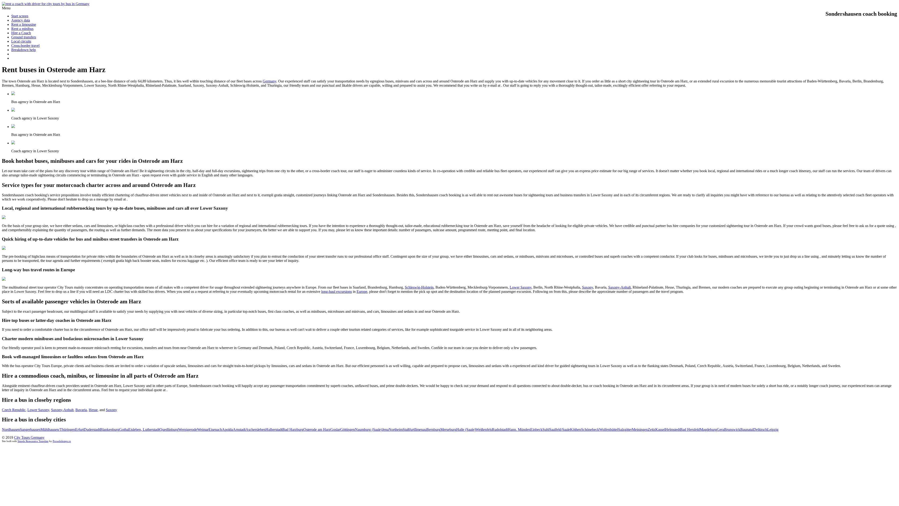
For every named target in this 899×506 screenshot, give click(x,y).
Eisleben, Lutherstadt (143, 430)
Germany (269, 81)
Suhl (545, 430)
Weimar (203, 430)
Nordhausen (11, 430)
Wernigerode (187, 430)
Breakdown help (23, 50)
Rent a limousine (23, 24)
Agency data (20, 20)
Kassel (660, 430)
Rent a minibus (22, 29)
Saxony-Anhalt (619, 287)
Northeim (396, 430)
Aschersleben (255, 430)
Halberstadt (273, 430)
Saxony (587, 287)
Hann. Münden (519, 430)
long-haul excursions (336, 292)
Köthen (575, 430)
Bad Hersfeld (690, 430)
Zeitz (651, 430)
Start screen (19, 16)
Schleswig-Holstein (419, 287)
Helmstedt (672, 430)
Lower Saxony (520, 287)
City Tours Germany (29, 437)
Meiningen (640, 430)
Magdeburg (708, 430)
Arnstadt (239, 430)
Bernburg (433, 430)
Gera (720, 430)
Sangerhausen (30, 430)
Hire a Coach (21, 33)
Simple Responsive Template (33, 441)
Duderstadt (92, 430)
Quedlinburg (168, 430)
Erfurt (79, 430)
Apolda (227, 430)
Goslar (335, 430)
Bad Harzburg (292, 430)
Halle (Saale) (465, 430)
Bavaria (81, 410)
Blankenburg (109, 430)
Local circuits (21, 41)
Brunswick (732, 430)
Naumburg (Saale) (368, 430)
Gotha (123, 430)
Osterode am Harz (316, 430)
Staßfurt (408, 430)
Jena (385, 430)
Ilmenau (420, 430)
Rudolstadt (500, 430)
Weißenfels (483, 430)
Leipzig (772, 430)
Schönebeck (590, 430)
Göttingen (347, 430)
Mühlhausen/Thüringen (58, 430)
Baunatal (746, 430)
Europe (362, 292)
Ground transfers (23, 37)
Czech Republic (14, 410)
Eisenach (215, 430)
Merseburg (448, 430)
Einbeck (536, 430)
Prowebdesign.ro (62, 441)
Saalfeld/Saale (559, 430)
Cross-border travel (25, 46)
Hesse (93, 410)
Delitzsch (760, 430)
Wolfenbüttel (608, 430)
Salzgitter (625, 430)
